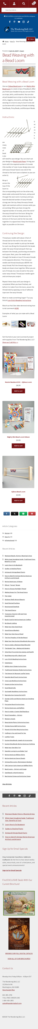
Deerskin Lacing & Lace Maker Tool (16, 751)
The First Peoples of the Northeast (16, 638)
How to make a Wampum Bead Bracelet (17, 645)
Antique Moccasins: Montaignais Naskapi (18, 762)
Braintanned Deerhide (12, 607)
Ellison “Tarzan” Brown (12, 585)
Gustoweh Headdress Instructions (16, 691)
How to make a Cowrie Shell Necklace (17, 711)
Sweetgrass (8, 663)
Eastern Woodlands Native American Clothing (20, 744)
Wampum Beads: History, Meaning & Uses (18, 556)
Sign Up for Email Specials (12, 870)
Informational (9, 540)
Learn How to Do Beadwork (13, 565)
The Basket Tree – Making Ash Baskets (17, 648)
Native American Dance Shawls (15, 758)
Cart (31, 1)
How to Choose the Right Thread (15, 589)
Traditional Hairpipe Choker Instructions (18, 670)
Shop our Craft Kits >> (10, 342)
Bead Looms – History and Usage (15, 769)
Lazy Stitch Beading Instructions (19, 300)
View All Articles (7, 784)
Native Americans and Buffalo (14, 708)
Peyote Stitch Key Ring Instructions (16, 729)
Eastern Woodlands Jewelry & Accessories (18, 740)
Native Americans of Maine (13, 582)
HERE (17, 308)
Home (7, 41)
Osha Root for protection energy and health (19, 652)
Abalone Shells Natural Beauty (15, 599)
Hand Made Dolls (10, 688)
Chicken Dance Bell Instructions (15, 726)
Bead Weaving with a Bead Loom (15, 655)
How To (12, 41)
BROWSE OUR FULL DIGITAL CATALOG (19, 953)
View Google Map (8, 990)
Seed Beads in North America (14, 773)
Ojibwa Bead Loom (15, 86)
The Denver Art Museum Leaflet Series (17, 673)
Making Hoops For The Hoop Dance (16, 592)
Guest (22, 51)
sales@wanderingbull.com (12, 1003)
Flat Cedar (8, 596)
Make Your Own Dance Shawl (14, 634)
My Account (14, 3)
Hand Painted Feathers (12, 603)
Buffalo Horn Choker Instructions (15, 666)
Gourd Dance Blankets (12, 630)
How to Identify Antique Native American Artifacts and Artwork (18, 577)
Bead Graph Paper (19, 161)
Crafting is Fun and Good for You (15, 733)
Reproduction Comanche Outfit (15, 695)
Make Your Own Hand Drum (13, 627)
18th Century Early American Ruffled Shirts (19, 765)
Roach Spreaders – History (13, 715)
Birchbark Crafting (11, 623)
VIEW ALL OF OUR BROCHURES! (19, 959)
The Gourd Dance (10, 610)
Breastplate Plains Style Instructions (17, 722)
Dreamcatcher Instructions (14, 684)
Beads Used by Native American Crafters (18, 620)
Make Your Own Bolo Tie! (13, 748)
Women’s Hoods (10, 719)
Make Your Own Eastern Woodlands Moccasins (20, 641)
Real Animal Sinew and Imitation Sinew (18, 776)
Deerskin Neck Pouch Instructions (16, 677)
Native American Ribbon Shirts (15, 755)
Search (23, 3)
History (7, 533)
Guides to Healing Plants (13, 569)
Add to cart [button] (18, 391)
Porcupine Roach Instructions (14, 704)
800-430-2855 (5, 3)
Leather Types (9, 737)
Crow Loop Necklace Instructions (15, 681)
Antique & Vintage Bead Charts (15, 572)
